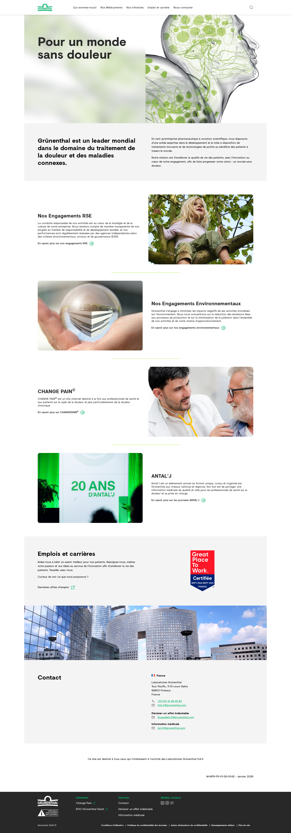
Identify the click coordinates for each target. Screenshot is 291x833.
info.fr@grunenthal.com (171, 705)
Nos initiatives (135, 7)
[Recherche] (251, 7)
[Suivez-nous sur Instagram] (167, 803)
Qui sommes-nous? (84, 7)
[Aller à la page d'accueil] (54, 7)
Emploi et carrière (158, 7)
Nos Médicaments (111, 7)
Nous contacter (183, 7)
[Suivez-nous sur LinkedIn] (162, 803)
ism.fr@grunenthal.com (171, 728)
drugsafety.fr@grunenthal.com (175, 717)
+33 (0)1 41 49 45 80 (169, 701)
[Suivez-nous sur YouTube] (172, 803)
